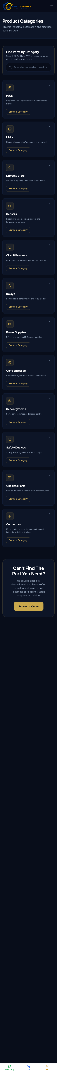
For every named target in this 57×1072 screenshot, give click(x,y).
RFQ (47, 1069)
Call (28, 1069)
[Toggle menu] (52, 6)
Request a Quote (29, 606)
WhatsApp (9, 1069)
